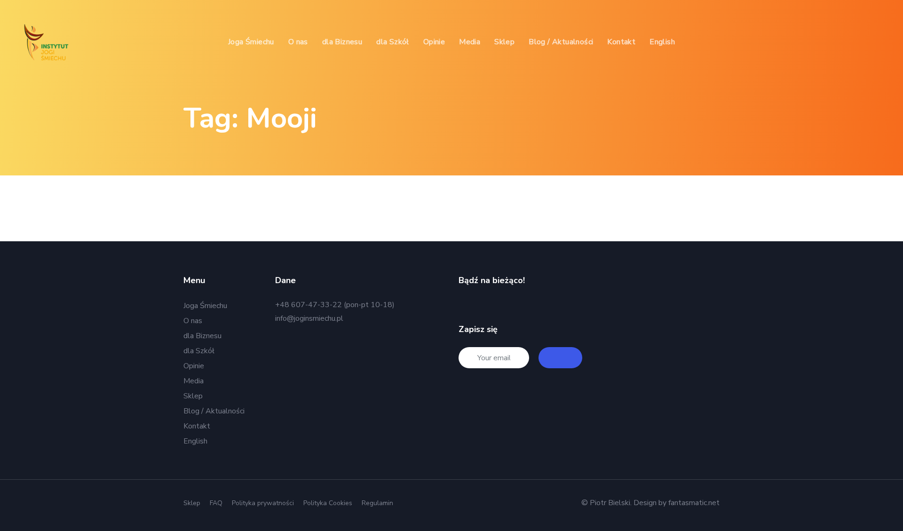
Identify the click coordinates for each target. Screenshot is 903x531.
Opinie (193, 366)
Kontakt (196, 426)
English (195, 441)
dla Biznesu (202, 336)
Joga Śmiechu (205, 306)
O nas (192, 321)
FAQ (216, 503)
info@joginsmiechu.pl (309, 318)
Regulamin (377, 503)
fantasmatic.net (694, 503)
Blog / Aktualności (214, 411)
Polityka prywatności (263, 503)
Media (193, 381)
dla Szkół (198, 351)
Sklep (193, 396)
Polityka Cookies (327, 503)
